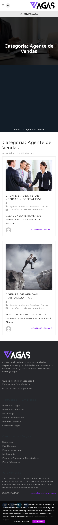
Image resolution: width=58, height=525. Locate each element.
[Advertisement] (29, 97)
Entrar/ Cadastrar (11, 462)
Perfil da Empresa (11, 421)
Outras (44, 206)
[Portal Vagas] (42, 5)
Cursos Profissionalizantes (17, 381)
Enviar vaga (31, 14)
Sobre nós (7, 442)
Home (17, 129)
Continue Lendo (41, 229)
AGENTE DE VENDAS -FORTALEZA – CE (23, 296)
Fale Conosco (9, 446)
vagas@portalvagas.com (43, 493)
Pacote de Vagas (11, 405)
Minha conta (8, 454)
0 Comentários (36, 209)
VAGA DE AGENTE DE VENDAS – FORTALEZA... (25, 197)
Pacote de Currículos (13, 409)
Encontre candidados (13, 417)
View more (39, 517)
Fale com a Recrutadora (16, 384)
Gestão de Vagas (11, 425)
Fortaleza (34, 206)
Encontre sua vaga (11, 450)
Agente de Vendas (19, 206)
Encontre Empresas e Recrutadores (20, 458)
